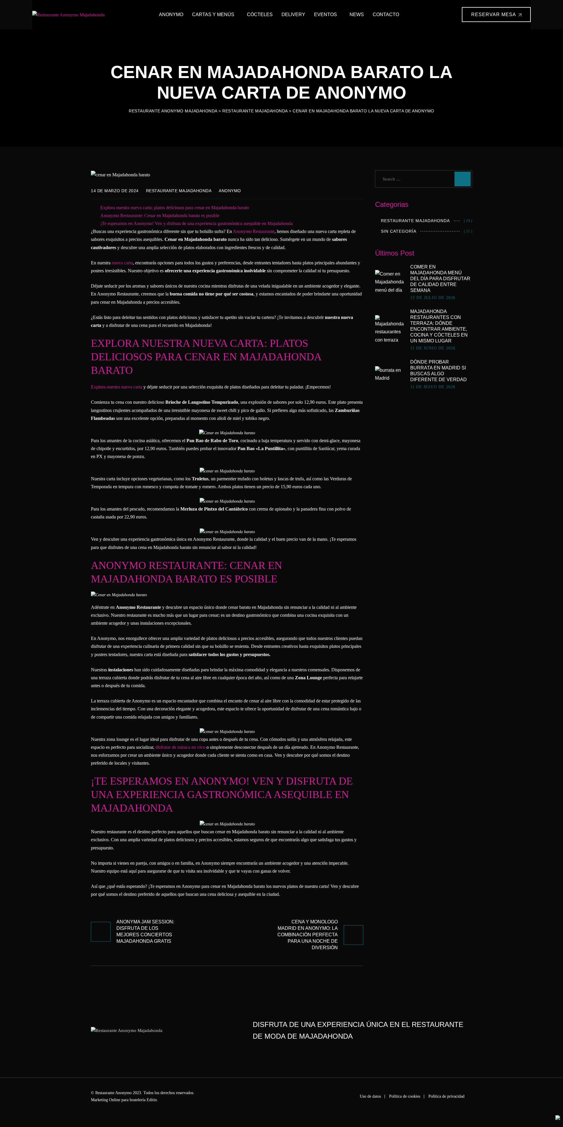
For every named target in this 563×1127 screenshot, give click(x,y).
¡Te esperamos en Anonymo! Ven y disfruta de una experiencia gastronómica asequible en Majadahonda (196, 223)
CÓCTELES (260, 14)
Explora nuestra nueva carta (116, 386)
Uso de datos (370, 1096)
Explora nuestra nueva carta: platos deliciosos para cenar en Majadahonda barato (174, 207)
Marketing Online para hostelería (118, 1100)
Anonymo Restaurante (253, 231)
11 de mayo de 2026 (432, 387)
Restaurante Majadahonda (179, 190)
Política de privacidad (446, 1096)
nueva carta (122, 262)
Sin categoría (398, 231)
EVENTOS (325, 14)
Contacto (386, 14)
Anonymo (230, 190)
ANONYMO (171, 14)
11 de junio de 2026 (432, 348)
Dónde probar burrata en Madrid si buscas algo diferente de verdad (438, 370)
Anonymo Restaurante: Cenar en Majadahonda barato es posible (159, 215)
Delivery (293, 14)
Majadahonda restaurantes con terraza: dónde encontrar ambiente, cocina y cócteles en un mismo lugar (439, 326)
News (357, 14)
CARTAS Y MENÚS (213, 14)
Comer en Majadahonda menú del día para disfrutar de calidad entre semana (440, 278)
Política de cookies (404, 1096)
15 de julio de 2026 (432, 298)
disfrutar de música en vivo (180, 747)
